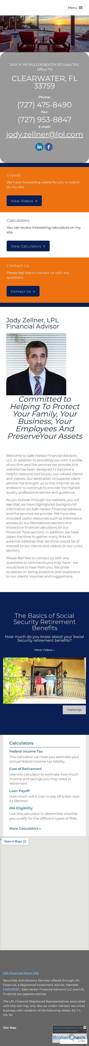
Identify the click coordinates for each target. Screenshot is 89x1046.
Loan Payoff (19, 791)
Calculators (21, 743)
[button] (75, 7)
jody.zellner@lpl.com (44, 134)
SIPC (16, 989)
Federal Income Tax (26, 751)
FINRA (7, 989)
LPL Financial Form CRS (21, 973)
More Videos (44, 649)
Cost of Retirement (25, 769)
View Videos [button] (22, 201)
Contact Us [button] (21, 291)
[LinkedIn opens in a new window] (39, 147)
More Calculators (25, 828)
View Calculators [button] (26, 246)
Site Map (9, 1028)
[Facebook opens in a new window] (48, 147)
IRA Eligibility (20, 808)
